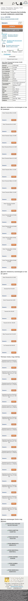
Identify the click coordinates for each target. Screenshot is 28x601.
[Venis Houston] (12, 537)
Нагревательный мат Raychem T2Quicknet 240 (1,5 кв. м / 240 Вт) (9, 373)
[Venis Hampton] (12, 530)
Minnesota (12, 545)
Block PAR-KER (13, 525)
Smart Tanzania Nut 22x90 (9, 300)
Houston (13, 538)
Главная (3, 7)
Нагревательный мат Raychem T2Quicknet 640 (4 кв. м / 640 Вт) (9, 429)
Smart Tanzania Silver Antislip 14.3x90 (9, 249)
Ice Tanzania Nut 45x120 (9, 345)
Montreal (12, 551)
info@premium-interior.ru (17, 586)
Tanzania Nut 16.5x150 (9, 288)
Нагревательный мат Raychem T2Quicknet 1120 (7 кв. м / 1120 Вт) (9, 475)
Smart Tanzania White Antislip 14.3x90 (9, 238)
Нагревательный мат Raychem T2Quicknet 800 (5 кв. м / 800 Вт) (9, 452)
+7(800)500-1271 (17, 588)
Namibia (12, 565)
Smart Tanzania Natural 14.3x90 (9, 158)
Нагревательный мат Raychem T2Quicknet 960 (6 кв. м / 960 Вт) (9, 463)
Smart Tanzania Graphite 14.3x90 (9, 204)
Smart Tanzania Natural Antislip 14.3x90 (9, 215)
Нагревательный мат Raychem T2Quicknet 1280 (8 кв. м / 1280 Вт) (9, 486)
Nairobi (12, 558)
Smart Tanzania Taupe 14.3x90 (9, 135)
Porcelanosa (9, 7)
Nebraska (12, 571)
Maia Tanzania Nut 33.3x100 (9, 334)
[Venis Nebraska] (13, 570)
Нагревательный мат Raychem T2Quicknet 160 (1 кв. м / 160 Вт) (9, 361)
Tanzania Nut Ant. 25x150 (9, 322)
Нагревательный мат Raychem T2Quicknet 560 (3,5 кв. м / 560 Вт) (9, 418)
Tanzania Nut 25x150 (9, 311)
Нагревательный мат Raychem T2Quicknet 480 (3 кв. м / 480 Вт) (9, 406)
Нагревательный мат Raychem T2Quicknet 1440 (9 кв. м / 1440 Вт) (9, 498)
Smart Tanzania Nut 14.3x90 (9, 124)
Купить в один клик (12, 30)
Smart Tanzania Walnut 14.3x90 (9, 180)
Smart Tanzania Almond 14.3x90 (9, 146)
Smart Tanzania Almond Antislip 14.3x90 (9, 227)
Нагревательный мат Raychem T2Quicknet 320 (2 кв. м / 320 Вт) (9, 384)
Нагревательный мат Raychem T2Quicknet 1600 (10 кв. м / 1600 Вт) (9, 509)
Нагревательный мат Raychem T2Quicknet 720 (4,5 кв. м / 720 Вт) (9, 441)
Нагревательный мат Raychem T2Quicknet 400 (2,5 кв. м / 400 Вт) (9, 396)
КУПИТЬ (14, 120)
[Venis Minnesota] (13, 543)
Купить (12, 26)
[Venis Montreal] (12, 550)
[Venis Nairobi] (13, 556)
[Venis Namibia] (13, 563)
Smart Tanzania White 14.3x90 (9, 192)
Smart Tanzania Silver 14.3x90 (9, 169)
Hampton (13, 532)
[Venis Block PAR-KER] (12, 523)
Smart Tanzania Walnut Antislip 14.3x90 (9, 261)
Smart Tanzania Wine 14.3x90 (9, 112)
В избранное (7, 54)
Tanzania (16, 7)
